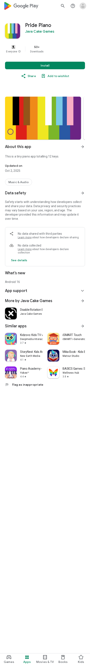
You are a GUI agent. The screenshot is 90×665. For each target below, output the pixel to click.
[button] (19, 51)
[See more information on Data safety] (82, 193)
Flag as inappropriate (24, 384)
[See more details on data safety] (19, 260)
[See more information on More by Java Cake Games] (82, 301)
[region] (45, 49)
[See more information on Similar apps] (82, 326)
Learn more (25, 237)
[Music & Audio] (18, 182)
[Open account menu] (83, 6)
